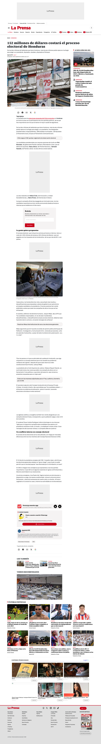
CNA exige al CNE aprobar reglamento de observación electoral (36, 138)
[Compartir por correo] (26, 112)
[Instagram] (50, 708)
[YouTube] (54, 708)
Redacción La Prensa (11, 627)
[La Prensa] (14, 708)
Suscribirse (29, 225)
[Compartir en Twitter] (30, 112)
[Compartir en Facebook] (22, 112)
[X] (47, 708)
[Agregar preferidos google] (34, 112)
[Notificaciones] (91, 27)
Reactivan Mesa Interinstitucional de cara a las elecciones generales (37, 324)
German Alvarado (32, 627)
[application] (39, 587)
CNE (33, 541)
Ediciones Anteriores (85, 733)
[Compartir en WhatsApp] (18, 112)
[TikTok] (58, 708)
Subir (82, 708)
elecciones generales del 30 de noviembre (41, 118)
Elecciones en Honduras (23, 541)
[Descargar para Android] (55, 506)
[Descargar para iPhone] (59, 506)
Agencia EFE (12, 54)
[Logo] (17, 28)
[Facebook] (43, 708)
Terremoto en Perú (31, 23)
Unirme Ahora (41, 524)
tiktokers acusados (41, 23)
